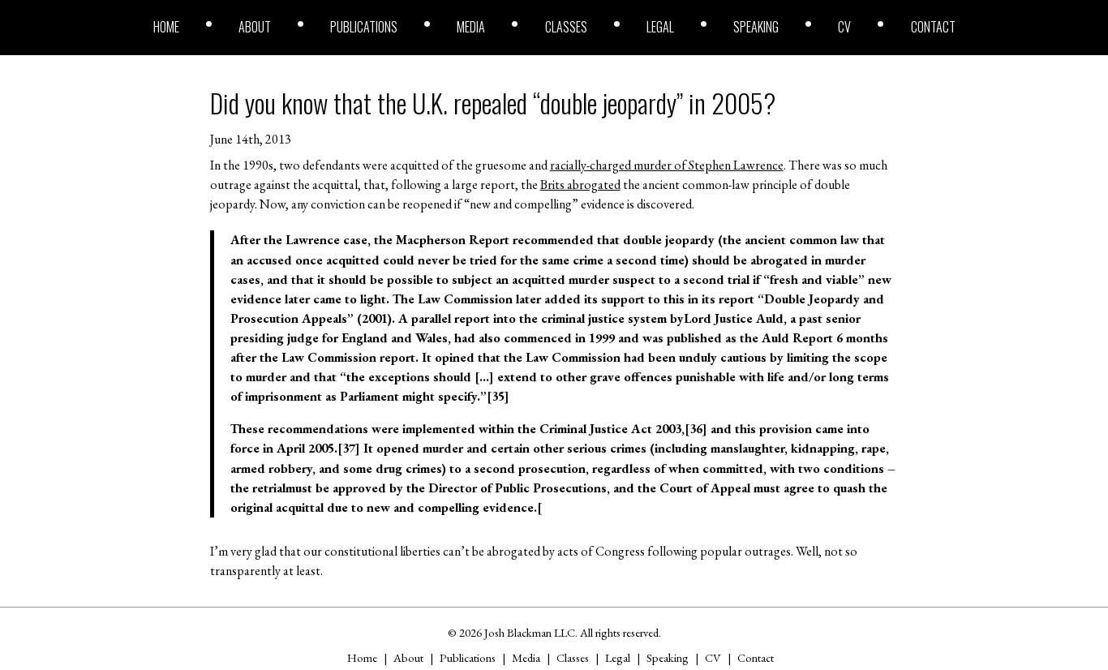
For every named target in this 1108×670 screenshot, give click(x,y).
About (254, 26)
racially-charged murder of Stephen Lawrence (667, 165)
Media (471, 26)
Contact (933, 26)
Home (166, 26)
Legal (660, 26)
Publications (363, 26)
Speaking (756, 26)
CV (844, 26)
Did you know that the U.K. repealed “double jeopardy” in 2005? (492, 103)
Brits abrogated (580, 184)
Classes (566, 26)
